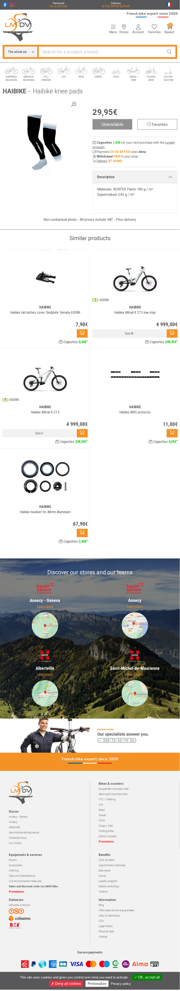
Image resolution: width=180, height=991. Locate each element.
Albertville (14, 827)
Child (102, 820)
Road (102, 810)
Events (102, 875)
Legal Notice (105, 926)
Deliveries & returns (19, 905)
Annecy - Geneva (18, 816)
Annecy (13, 822)
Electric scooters (108, 836)
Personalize (97, 984)
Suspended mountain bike (113, 788)
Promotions (106, 841)
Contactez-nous (18, 837)
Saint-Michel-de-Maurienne (24, 832)
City (101, 804)
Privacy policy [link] (121, 984)
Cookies (103, 936)
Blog (101, 905)
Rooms (13, 860)
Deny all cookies (67, 984)
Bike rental (104, 870)
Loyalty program (108, 881)
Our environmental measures (25, 881)
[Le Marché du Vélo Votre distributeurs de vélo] (22, 27)
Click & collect (106, 860)
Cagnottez (75, 342)
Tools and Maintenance (22, 875)
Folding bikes (106, 831)
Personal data (106, 931)
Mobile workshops (109, 886)
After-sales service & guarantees (116, 910)
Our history (15, 843)
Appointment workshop (112, 865)
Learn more (45, 606)
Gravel (102, 815)
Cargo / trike (106, 825)
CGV (101, 920)
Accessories (15, 865)
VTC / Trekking (107, 799)
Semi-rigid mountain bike (113, 794)
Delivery (102, 161)
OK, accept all (148, 977)
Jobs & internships (109, 915)
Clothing (14, 870)
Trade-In (103, 891)
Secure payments (90, 952)
